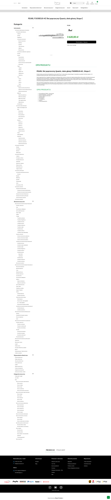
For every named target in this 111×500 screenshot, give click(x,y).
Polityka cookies (71, 465)
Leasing (53, 472)
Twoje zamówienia (87, 461)
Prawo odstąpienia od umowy (73, 468)
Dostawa (53, 468)
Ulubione (86, 465)
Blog (36, 463)
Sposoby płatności (55, 465)
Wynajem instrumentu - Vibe (57, 470)
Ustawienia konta (87, 463)
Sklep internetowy (55, 498)
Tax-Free (53, 463)
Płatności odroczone (56, 461)
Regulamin (70, 461)
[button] (71, 3)
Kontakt (37, 461)
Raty (52, 474)
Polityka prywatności (72, 463)
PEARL (68, 25)
